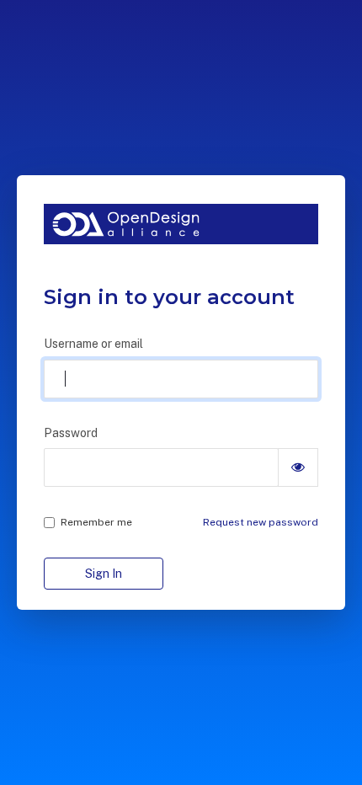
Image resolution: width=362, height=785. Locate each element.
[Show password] (298, 467)
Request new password (260, 522)
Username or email (93, 343)
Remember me (96, 522)
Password (71, 433)
